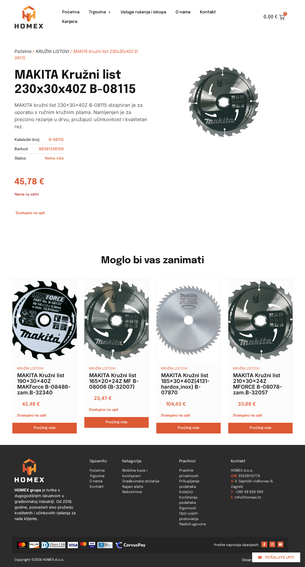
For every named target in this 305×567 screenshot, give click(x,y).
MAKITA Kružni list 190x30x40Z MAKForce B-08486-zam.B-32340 (44, 384)
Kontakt (208, 12)
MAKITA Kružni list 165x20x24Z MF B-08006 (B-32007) (114, 381)
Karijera (69, 22)
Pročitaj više (45, 428)
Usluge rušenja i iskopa (143, 12)
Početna (70, 12)
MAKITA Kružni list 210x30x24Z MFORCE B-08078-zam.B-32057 (257, 384)
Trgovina (97, 12)
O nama (183, 12)
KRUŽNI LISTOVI (52, 51)
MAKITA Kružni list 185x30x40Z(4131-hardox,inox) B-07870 (185, 384)
